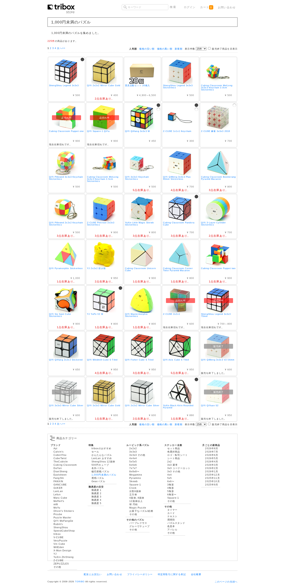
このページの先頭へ (226, 581)
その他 (57, 567)
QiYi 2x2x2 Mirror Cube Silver (142, 405)
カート (206, 7)
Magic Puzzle (137, 507)
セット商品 (173, 448)
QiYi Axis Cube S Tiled (176, 360)
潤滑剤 (171, 519)
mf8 (56, 504)
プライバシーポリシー (140, 574)
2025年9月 (211, 484)
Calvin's (59, 451)
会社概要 (196, 574)
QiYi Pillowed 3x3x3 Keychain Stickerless (66, 178)
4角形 (170, 488)
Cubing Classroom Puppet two (218, 268)
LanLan (58, 491)
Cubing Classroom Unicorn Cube (140, 269)
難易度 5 (97, 503)
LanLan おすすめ (102, 458)
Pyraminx (135, 478)
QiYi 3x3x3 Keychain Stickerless (137, 178)
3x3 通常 (172, 465)
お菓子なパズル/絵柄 (141, 511)
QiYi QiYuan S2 (209, 405)
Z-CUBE (59, 560)
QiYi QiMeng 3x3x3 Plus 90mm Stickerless (177, 178)
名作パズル (98, 468)
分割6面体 (135, 491)
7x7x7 (133, 468)
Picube (58, 514)
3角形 (170, 484)
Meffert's (59, 501)
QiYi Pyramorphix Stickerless (66, 268)
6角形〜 (172, 494)
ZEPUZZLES (61, 563)
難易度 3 (97, 496)
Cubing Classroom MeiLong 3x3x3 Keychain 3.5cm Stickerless (102, 179)
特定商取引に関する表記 (172, 574)
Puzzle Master (62, 517)
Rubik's (58, 524)
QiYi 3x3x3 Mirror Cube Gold (103, 405)
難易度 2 (97, 493)
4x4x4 (133, 458)
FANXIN (58, 481)
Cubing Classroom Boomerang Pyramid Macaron (218, 178)
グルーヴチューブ (139, 526)
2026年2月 (211, 468)
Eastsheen (60, 474)
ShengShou (61, 527)
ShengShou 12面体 (103, 461)
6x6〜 (170, 481)
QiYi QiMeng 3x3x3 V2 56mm (217, 360)
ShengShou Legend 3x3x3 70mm (216, 315)
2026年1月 (211, 471)
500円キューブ (100, 465)
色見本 (171, 526)
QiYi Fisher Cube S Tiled (139, 360)
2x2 (169, 461)
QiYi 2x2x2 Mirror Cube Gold (103, 85)
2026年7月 (211, 451)
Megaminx (135, 474)
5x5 (169, 478)
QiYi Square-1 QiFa (98, 131)
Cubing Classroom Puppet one (66, 131)
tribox (57, 534)
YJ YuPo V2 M (95, 314)
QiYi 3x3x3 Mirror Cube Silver (66, 405)
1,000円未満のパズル (104, 474)
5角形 (170, 491)
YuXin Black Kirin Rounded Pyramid (178, 406)
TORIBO (80, 581)
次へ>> (61, 48)
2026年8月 (211, 448)
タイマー (172, 510)
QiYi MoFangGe (63, 521)
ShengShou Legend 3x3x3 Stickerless (178, 86)
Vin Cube (59, 544)
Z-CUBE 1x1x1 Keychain (177, 131)
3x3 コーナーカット (179, 468)
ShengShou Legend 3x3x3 (64, 85)
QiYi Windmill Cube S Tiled (102, 360)
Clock (132, 488)
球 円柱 (133, 504)
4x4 (169, 474)
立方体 (133, 494)
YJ (55, 553)
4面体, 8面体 (136, 498)
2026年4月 (211, 461)
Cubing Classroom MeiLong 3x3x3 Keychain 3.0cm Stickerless (216, 87)
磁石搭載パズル (100, 471)
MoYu (57, 507)
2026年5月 (211, 458)
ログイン (190, 7)
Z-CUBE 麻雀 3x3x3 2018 (215, 131)
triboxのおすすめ (101, 448)
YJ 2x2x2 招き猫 (96, 268)
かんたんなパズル (102, 455)
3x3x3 (133, 451)
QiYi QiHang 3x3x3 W (137, 131)
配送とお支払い (93, 574)
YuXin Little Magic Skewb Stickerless (139, 223)
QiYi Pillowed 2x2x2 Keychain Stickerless (66, 223)
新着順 (178, 48)
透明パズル (98, 478)
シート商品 (173, 458)
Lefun (57, 494)
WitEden (59, 547)
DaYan (58, 468)
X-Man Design (62, 550)
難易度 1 (97, 490)
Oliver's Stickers (64, 511)
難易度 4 (97, 500)
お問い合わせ (227, 7)
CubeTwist (60, 458)
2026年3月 (211, 465)
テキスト (172, 516)
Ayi (55, 448)
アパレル (172, 529)
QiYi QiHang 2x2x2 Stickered (66, 360)
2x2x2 (133, 448)
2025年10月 (212, 481)
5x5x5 (133, 461)
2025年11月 (212, 478)
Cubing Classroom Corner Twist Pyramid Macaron (178, 269)
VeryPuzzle (61, 540)
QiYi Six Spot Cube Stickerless (60, 315)
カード (171, 513)
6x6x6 (133, 465)
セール (95, 451)
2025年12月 (212, 474)
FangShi (59, 478)
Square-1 (135, 484)
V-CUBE (59, 537)
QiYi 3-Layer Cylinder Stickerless (213, 223)
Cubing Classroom (65, 465)
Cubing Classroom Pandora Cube (178, 223)
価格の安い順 (147, 48)
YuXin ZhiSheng (64, 557)
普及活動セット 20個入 (137, 85)
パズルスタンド (176, 523)
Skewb (133, 481)
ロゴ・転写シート (177, 455)
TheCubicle (61, 461)
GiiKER (58, 488)
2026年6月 (211, 455)
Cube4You (60, 455)
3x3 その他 (173, 471)
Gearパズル (98, 481)
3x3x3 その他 (137, 455)
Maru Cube (60, 498)
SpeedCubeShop (64, 530)
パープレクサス (138, 523)
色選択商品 (173, 451)
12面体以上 (136, 501)
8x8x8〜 (134, 471)
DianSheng (60, 471)
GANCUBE (60, 484)
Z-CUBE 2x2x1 (171, 314)
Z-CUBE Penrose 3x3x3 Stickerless (100, 223)
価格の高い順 (164, 48)
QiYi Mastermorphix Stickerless (136, 315)
